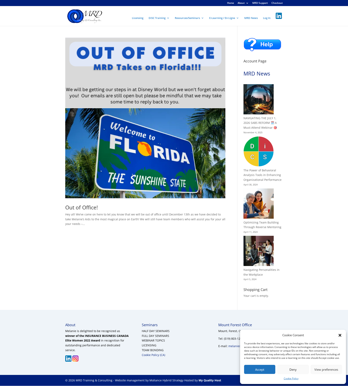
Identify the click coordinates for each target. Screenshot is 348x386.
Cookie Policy (291, 378)
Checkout (277, 3)
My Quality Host (209, 380)
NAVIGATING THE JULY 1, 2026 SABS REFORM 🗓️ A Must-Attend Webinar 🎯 (260, 123)
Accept (259, 369)
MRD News (251, 18)
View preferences (326, 369)
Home (230, 3)
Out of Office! (81, 207)
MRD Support (260, 3)
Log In (266, 18)
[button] (340, 335)
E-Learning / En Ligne (222, 18)
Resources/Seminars (187, 18)
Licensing (137, 18)
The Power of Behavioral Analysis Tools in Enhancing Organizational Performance (262, 175)
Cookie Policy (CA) (153, 355)
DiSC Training (157, 18)
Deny (293, 369)
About (241, 3)
